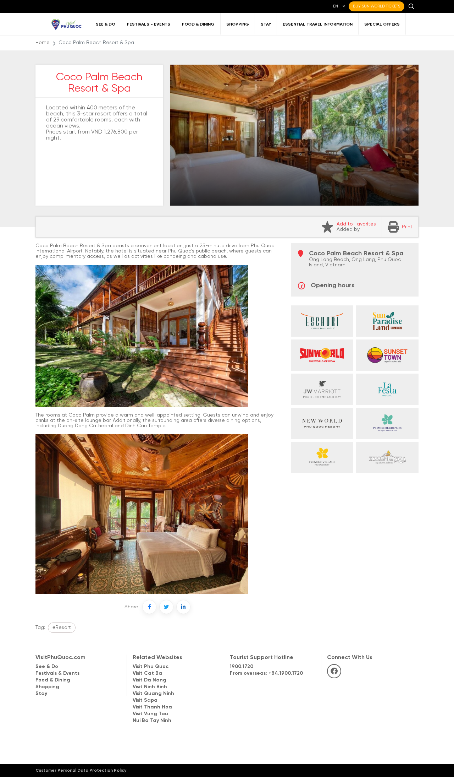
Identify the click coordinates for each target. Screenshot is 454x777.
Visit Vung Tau (150, 714)
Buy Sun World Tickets (376, 6)
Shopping (47, 687)
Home (42, 42)
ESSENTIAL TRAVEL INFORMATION (318, 24)
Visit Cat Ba (147, 673)
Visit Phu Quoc (150, 666)
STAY (266, 24)
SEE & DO (105, 24)
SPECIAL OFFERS (382, 24)
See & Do (46, 666)
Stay (41, 693)
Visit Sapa (145, 700)
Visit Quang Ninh (153, 693)
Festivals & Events (57, 673)
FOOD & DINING (198, 24)
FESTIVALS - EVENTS (148, 24)
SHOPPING (237, 24)
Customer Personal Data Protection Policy (80, 770)
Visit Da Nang (149, 680)
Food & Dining (52, 680)
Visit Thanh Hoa (152, 707)
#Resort (61, 627)
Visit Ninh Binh (150, 687)
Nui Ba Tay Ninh (152, 720)
